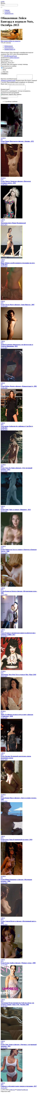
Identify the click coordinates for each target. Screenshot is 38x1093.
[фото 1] (11, 39)
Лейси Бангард (14, 57)
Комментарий (5, 89)
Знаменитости (8, 13)
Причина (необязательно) (9, 79)
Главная (6, 10)
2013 (5, 56)
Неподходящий (7, 68)
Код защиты (17, 94)
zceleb (2, 1)
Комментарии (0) (9, 49)
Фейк (4, 70)
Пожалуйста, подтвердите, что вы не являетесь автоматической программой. (15, 91)
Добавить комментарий (8, 80)
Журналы (10, 56)
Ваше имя (4, 84)
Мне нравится (5, 41)
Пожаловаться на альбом (8, 66)
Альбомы (7, 12)
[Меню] (1, 7)
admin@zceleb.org (22, 1089)
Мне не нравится (15, 41)
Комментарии (20, 80)
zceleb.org (12, 1089)
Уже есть (5, 71)
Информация (8, 46)
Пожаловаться (8, 47)
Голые (15, 56)
